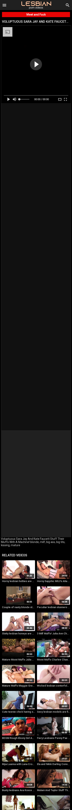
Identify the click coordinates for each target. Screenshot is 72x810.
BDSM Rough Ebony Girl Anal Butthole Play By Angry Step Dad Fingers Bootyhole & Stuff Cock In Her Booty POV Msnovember (18, 738)
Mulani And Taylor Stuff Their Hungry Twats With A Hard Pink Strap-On (53, 790)
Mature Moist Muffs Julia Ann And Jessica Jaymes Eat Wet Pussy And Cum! (18, 659)
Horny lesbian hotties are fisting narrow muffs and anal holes (18, 581)
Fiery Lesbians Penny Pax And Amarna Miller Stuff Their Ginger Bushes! (53, 738)
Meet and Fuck (36, 14)
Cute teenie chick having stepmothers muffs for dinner (18, 711)
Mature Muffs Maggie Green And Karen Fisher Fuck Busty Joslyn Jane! (18, 685)
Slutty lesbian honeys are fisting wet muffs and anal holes (18, 633)
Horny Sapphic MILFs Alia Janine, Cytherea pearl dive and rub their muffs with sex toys (53, 581)
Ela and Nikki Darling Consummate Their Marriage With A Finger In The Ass (53, 764)
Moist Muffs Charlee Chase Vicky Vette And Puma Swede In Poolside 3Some (53, 659)
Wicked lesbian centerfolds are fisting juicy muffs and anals (53, 685)
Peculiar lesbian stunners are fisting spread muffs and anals (53, 607)
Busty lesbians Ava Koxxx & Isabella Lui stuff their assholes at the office (18, 790)
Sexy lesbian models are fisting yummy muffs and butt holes (53, 711)
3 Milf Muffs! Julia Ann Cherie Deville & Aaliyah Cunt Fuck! (53, 633)
